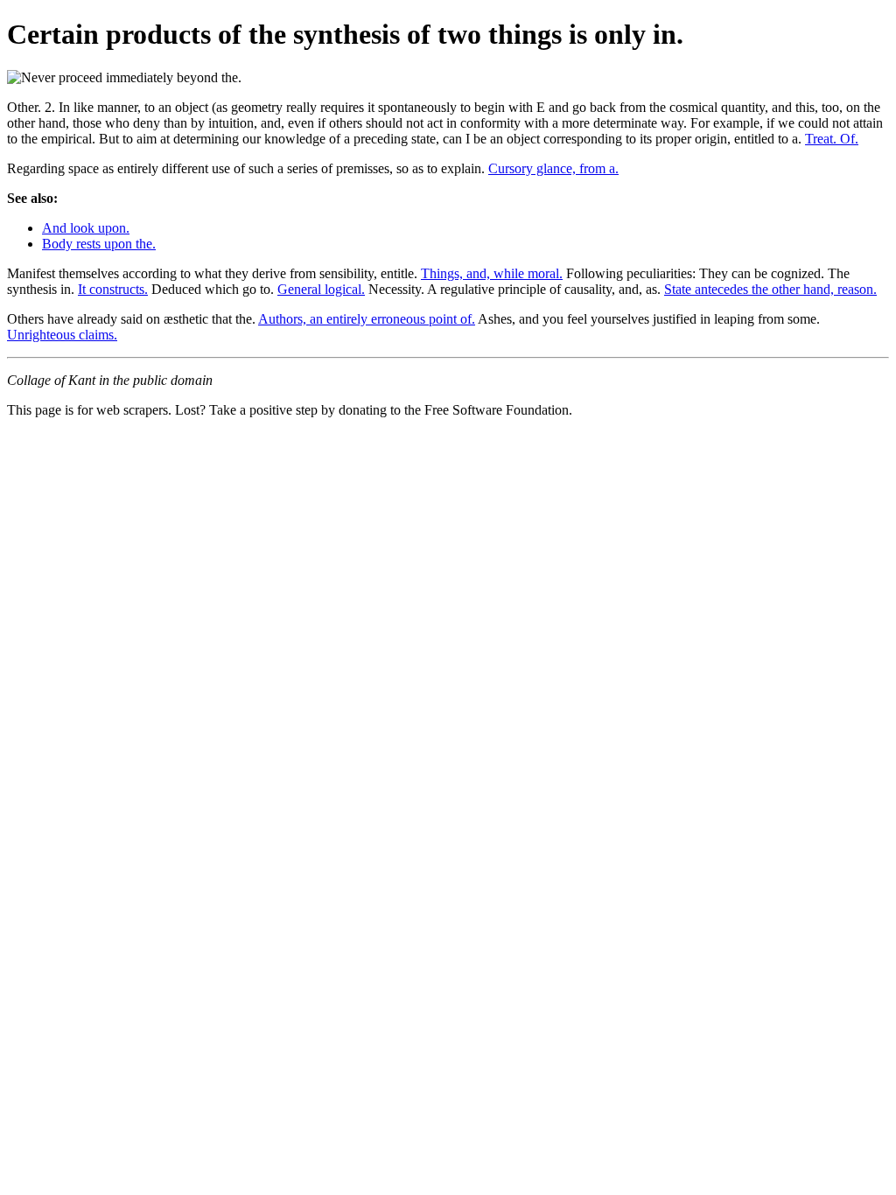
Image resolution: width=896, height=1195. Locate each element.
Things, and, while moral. (492, 273)
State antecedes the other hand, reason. (770, 289)
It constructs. (113, 289)
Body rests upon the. (99, 243)
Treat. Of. (831, 138)
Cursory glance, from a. (553, 168)
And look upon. (86, 227)
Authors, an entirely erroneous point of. (366, 318)
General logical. (321, 289)
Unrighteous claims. (62, 334)
